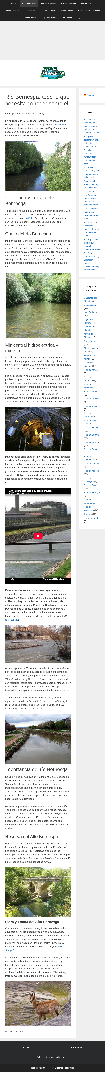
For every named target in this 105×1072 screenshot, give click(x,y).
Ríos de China (90, 406)
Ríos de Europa (91, 442)
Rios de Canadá (66, 11)
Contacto (27, 1047)
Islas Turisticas (91, 312)
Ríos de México (87, 3)
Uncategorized (91, 518)
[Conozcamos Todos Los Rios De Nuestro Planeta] (52, 72)
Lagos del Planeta (48, 18)
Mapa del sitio (77, 1047)
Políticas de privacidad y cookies (52, 1057)
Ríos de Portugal (92, 492)
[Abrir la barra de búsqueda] (78, 17)
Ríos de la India (91, 463)
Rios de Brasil (49, 11)
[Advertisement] (52, 41)
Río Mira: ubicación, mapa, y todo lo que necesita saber (91, 157)
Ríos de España (29, 3)
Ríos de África (91, 370)
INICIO (14, 3)
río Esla (29, 218)
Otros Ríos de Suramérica (89, 11)
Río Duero (60, 124)
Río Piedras (11, 619)
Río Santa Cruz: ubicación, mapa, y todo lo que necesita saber (91, 229)
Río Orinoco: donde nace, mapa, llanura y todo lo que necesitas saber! (92, 126)
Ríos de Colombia (68, 3)
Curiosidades (90, 305)
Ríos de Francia (91, 449)
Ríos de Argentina (48, 3)
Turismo (88, 514)
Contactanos (66, 18)
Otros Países (30, 18)
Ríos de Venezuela (12, 11)
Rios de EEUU (32, 11)
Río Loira (42, 708)
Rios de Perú (90, 485)
